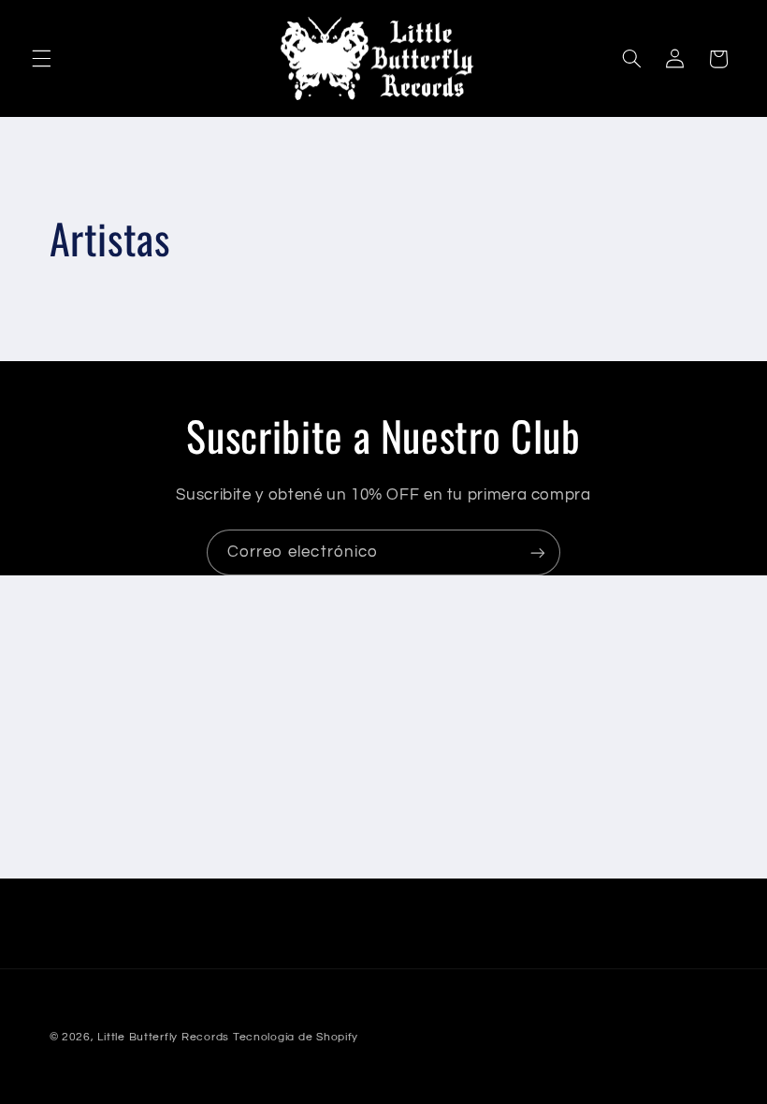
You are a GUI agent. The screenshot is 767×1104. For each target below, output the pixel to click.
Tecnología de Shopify (295, 1037)
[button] (41, 58)
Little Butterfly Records (163, 1037)
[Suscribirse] (537, 552)
